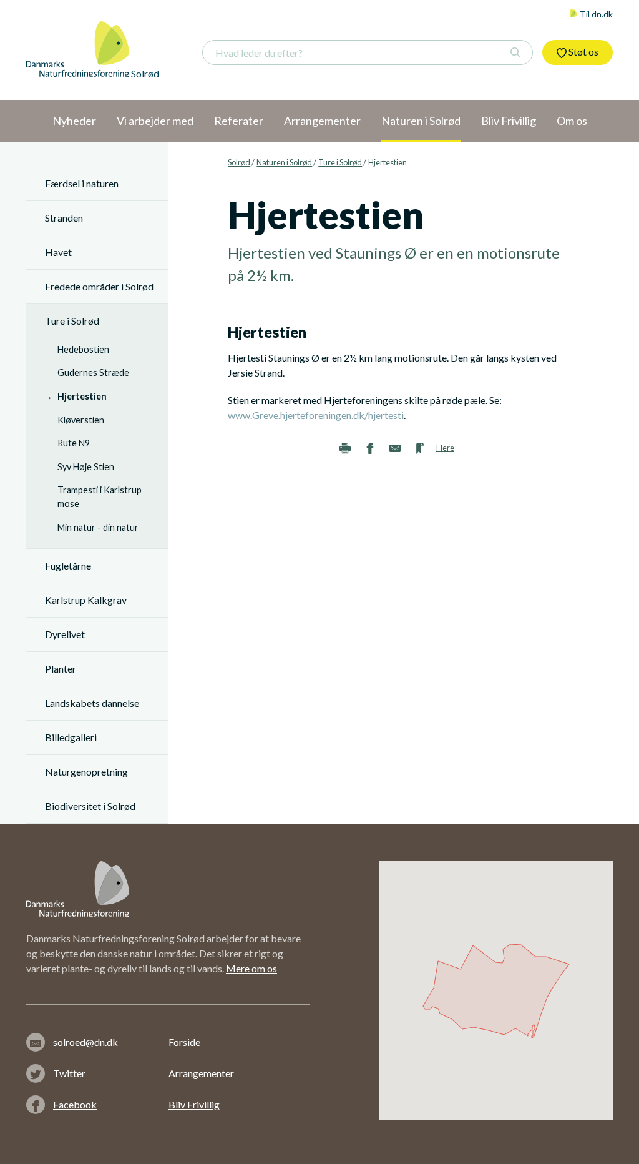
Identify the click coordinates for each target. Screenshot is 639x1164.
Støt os (582, 51)
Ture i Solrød (340, 162)
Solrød (239, 162)
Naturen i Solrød (284, 162)
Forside (184, 1042)
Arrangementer (201, 1073)
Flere (445, 448)
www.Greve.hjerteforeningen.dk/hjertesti (316, 415)
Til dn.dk (595, 14)
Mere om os (251, 968)
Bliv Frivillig (194, 1104)
